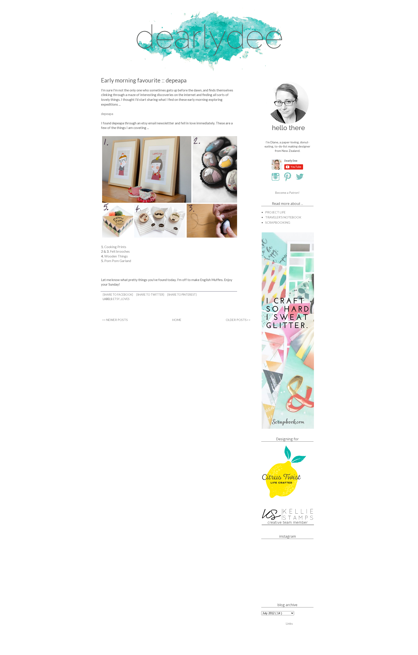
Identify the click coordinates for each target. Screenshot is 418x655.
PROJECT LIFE (275, 212)
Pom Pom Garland (117, 261)
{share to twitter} (150, 294)
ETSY (116, 299)
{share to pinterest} (182, 294)
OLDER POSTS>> (238, 320)
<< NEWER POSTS (115, 320)
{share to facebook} (118, 294)
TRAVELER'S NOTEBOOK (283, 217)
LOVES (125, 299)
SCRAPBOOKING (277, 222)
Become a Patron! (287, 192)
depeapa (107, 114)
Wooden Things (116, 256)
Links (289, 623)
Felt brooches (120, 251)
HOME (176, 320)
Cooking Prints (115, 247)
